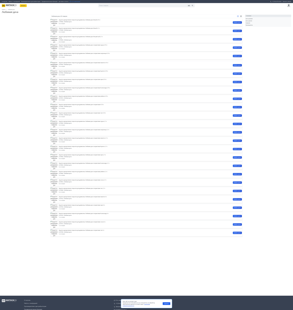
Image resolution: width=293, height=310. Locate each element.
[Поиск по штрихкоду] (189, 5)
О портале (4, 1)
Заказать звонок (287, 1)
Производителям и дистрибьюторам (30, 1)
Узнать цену (237, 22)
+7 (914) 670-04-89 (276, 1)
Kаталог (23, 5)
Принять (166, 303)
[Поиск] (192, 5)
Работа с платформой (14, 1)
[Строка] (237, 16)
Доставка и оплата (63, 1)
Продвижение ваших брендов (49, 1)
